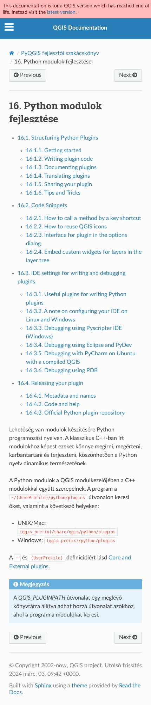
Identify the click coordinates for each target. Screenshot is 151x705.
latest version (61, 12)
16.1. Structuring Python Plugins (58, 138)
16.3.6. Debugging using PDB (62, 370)
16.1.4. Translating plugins (58, 176)
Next (125, 75)
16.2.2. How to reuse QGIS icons (66, 226)
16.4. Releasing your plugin (50, 383)
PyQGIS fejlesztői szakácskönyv (60, 53)
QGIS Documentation (80, 28)
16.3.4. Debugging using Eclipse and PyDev (79, 345)
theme (79, 685)
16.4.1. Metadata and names (61, 396)
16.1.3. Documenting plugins (61, 167)
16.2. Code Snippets (42, 205)
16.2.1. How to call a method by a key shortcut (83, 218)
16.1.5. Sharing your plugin (59, 184)
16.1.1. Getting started (53, 150)
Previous (30, 75)
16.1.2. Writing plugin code (59, 159)
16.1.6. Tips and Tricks (53, 193)
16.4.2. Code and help (53, 404)
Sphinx (43, 685)
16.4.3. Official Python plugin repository (75, 413)
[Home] (11, 53)
